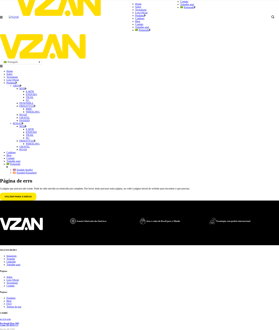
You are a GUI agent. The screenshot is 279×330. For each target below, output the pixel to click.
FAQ (9, 303)
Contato (10, 285)
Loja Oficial (12, 280)
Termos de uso (13, 306)
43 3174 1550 (5, 319)
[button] (22, 62)
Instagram (11, 256)
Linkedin (11, 261)
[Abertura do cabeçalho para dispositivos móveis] (1, 66)
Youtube (10, 258)
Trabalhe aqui (13, 264)
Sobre (9, 277)
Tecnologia (12, 282)
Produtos (11, 298)
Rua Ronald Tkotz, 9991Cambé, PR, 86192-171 (9, 324)
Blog (8, 301)
